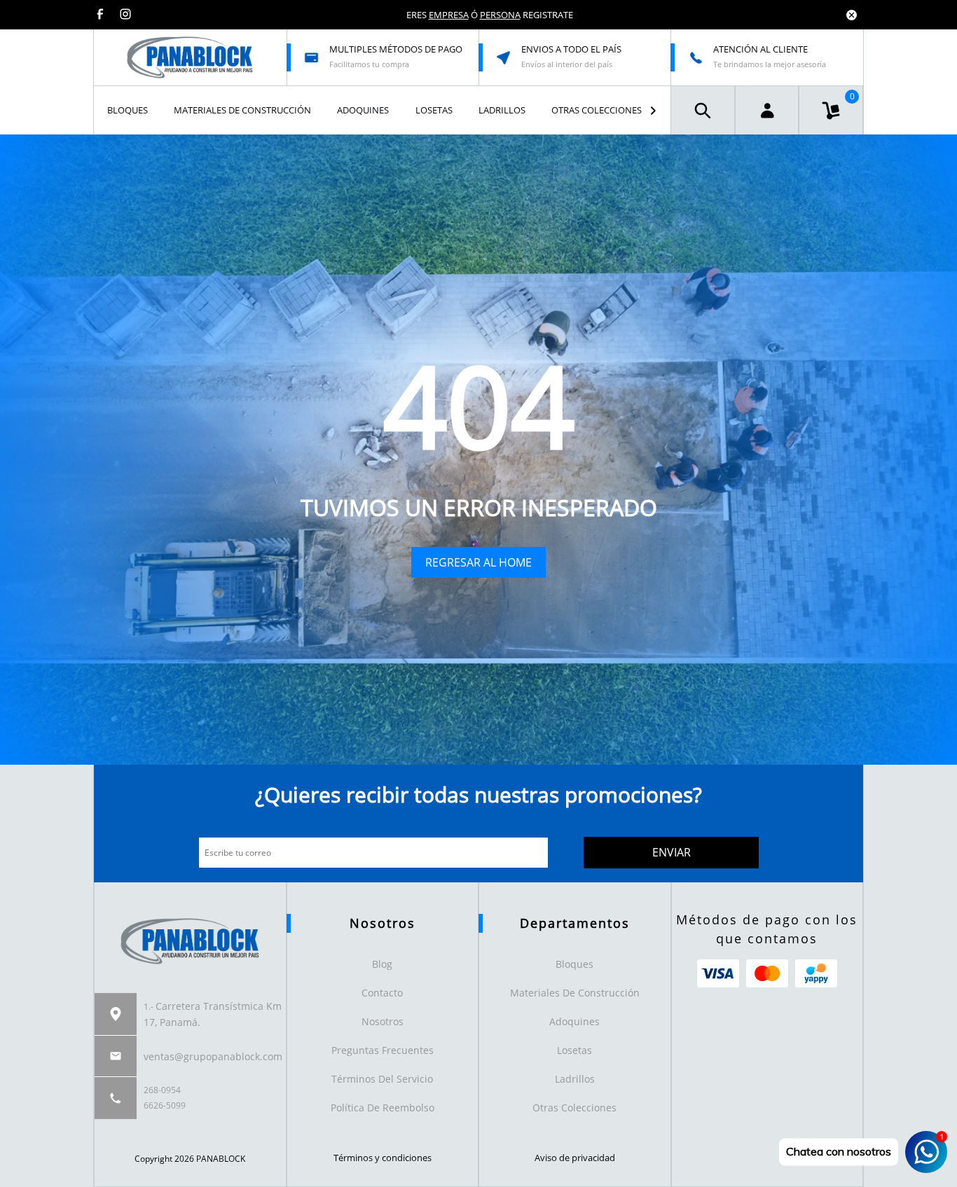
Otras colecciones (574, 1107)
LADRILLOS (501, 110)
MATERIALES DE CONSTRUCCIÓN (242, 110)
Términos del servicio (382, 1078)
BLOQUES (127, 110)
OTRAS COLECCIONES (596, 110)
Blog (382, 964)
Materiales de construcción (575, 992)
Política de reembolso (382, 1107)
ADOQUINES (363, 110)
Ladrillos (575, 1078)
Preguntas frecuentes (382, 1050)
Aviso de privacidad (575, 1157)
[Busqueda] (702, 110)
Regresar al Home (478, 562)
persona (500, 14)
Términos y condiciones (382, 1157)
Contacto (382, 992)
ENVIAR (671, 852)
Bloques (574, 964)
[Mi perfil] (767, 110)
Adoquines (574, 1021)
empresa (449, 14)
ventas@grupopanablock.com (213, 1056)
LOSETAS (434, 110)
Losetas (574, 1050)
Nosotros (383, 1021)
